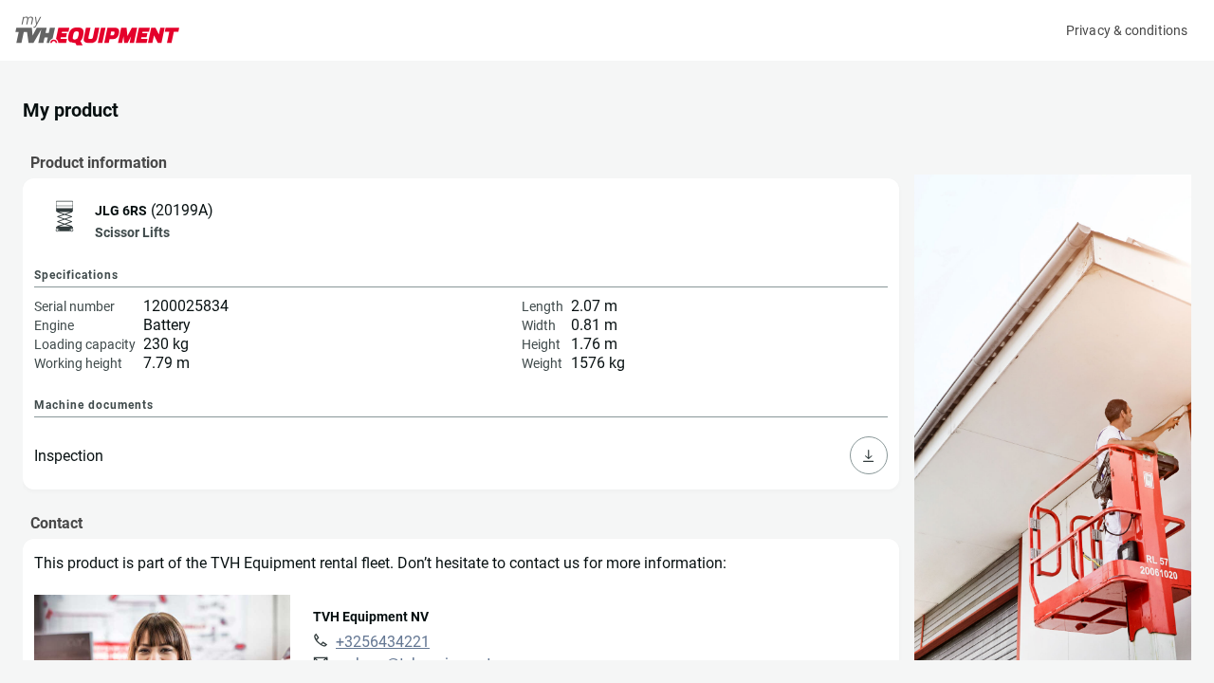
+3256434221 (383, 642)
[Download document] (869, 455)
